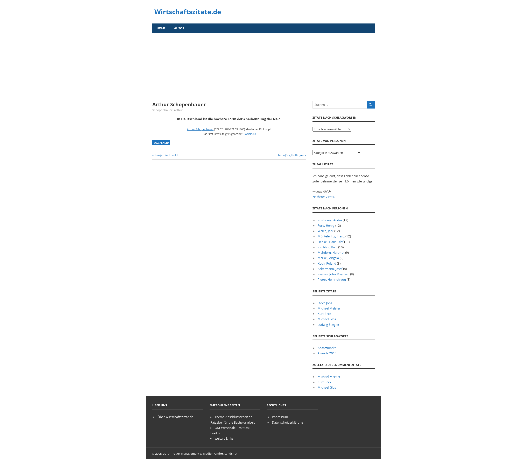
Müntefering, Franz (331, 236)
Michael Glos (327, 319)
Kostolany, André (330, 220)
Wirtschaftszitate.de (187, 11)
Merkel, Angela (328, 258)
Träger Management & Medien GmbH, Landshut (204, 453)
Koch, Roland (327, 263)
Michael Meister (329, 308)
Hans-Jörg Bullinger (290, 155)
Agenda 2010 (327, 353)
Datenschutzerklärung (287, 422)
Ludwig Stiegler (328, 324)
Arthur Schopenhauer (200, 129)
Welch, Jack (325, 231)
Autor (179, 28)
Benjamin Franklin (167, 155)
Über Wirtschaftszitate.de (175, 417)
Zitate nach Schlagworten (334, 117)
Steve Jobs (325, 303)
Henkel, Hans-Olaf (330, 242)
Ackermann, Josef (330, 269)
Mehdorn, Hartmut (331, 252)
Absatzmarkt (327, 348)
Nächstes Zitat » (323, 197)
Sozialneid (250, 134)
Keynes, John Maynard (333, 274)
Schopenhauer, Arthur (167, 110)
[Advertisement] (263, 64)
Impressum (280, 417)
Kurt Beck (324, 314)
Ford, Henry (326, 225)
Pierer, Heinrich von (332, 279)
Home (161, 28)
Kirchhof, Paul (327, 247)
